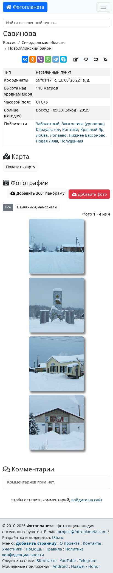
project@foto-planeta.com (82, 531)
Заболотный (48, 123)
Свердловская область (43, 42)
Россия (9, 42)
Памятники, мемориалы (37, 207)
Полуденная (71, 141)
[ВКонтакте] (25, 59)
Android (60, 566)
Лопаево (58, 135)
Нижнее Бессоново (87, 135)
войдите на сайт (87, 499)
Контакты (92, 543)
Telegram (87, 560)
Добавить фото (92, 194)
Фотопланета (28, 7)
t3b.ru (57, 537)
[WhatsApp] (48, 59)
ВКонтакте (46, 560)
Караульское (48, 129)
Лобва (42, 135)
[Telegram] (55, 59)
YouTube (68, 560)
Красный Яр (91, 129)
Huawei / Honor (85, 566)
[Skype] (63, 59)
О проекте (70, 543)
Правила (54, 549)
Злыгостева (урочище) (83, 123)
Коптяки (70, 129)
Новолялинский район (30, 48)
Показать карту (20, 166)
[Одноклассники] (32, 59)
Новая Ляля (47, 141)
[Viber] (40, 59)
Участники (12, 549)
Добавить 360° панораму (39, 193)
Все (8, 207)
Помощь (34, 549)
